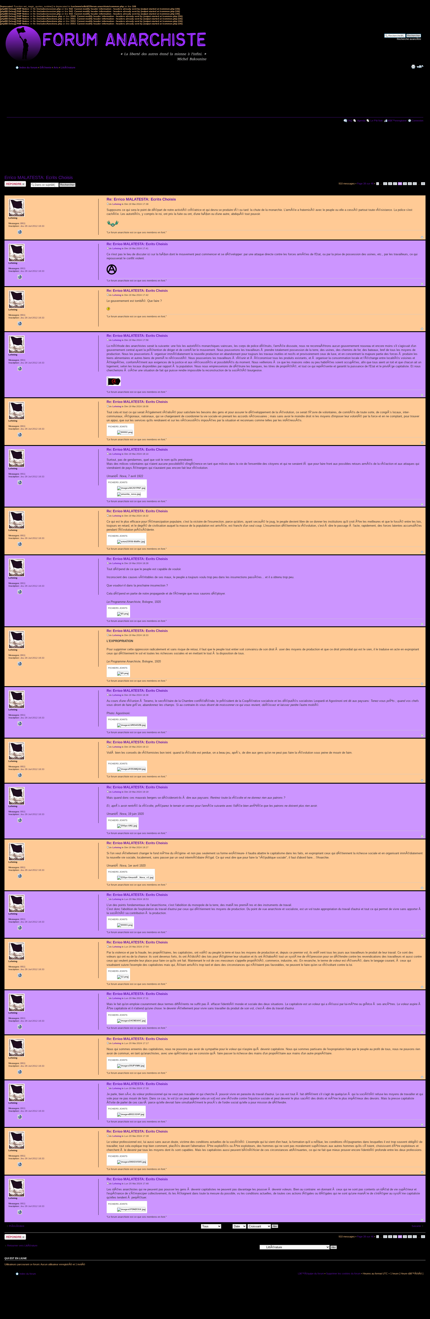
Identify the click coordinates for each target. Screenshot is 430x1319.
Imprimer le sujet (413, 67)
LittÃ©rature (68, 67)
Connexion (417, 120)
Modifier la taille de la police (420, 67)
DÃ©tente (45, 67)
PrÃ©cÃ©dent (16, 1226)
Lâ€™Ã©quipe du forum (311, 1273)
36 (390, 183)
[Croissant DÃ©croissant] (263, 1226)
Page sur (365, 183)
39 (405, 183)
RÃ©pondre (10, 182)
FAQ (349, 120)
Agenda (361, 120)
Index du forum (28, 67)
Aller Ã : (253, 1246)
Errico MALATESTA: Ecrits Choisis (38, 177)
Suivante (416, 1226)
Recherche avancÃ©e (409, 39)
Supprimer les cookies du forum (343, 1273)
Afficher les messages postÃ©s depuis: (179, 1226)
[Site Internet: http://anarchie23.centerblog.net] (19, 232)
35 (385, 183)
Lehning (116, 204)
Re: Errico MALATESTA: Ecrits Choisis (141, 199)
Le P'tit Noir (376, 120)
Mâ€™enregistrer (397, 120)
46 (423, 183)
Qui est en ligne (15, 1258)
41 (414, 183)
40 (409, 183)
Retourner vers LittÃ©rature (22, 1245)
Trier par (227, 1226)
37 (395, 183)
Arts (56, 67)
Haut (422, 237)
